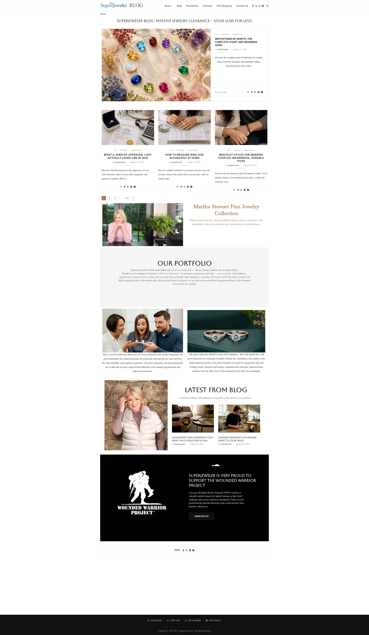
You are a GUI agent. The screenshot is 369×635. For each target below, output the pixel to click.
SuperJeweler (237, 34)
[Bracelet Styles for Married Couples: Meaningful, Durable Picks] (241, 127)
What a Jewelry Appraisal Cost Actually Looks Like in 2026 (128, 156)
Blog (179, 5)
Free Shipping (224, 5)
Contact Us (242, 5)
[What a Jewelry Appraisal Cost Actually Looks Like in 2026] (128, 127)
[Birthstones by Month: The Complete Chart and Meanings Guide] (156, 65)
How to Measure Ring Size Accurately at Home (184, 156)
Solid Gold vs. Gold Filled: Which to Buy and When (192, 439)
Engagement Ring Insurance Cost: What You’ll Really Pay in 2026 (239, 439)
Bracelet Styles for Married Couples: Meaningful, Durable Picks (241, 158)
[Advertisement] (184, 587)
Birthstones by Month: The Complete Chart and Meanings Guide (236, 42)
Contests (207, 5)
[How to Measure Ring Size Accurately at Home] (184, 127)
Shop (167, 5)
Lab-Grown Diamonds (181, 269)
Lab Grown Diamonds (168, 273)
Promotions (192, 5)
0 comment (222, 92)
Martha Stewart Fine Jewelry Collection (226, 210)
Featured (225, 34)
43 (127, 198)
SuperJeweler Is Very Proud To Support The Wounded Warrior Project (222, 480)
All (216, 34)
